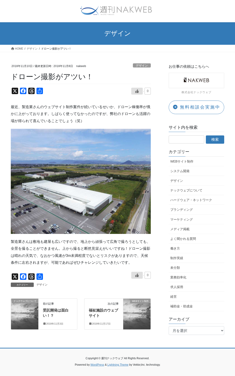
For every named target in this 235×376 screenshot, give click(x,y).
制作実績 (176, 258)
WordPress (97, 364)
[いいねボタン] (137, 275)
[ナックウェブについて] (24, 307)
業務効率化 (178, 277)
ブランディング (181, 209)
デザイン (142, 65)
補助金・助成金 (181, 306)
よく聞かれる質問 (183, 239)
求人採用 (176, 287)
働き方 (175, 248)
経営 (173, 296)
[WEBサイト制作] (137, 307)
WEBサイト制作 (181, 161)
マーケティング (181, 219)
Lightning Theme (118, 364)
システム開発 (180, 171)
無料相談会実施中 (199, 107)
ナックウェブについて (186, 190)
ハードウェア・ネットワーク (191, 200)
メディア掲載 (180, 229)
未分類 (175, 267)
